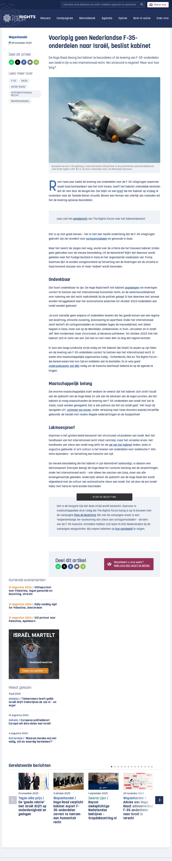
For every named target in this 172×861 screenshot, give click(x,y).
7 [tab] (131, 766)
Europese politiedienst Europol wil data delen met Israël (30, 722)
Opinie (122, 18)
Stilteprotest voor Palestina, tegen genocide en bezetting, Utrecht (30, 591)
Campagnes (65, 18)
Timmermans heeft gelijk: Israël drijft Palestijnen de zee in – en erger (32, 702)
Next (159, 800)
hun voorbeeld (124, 529)
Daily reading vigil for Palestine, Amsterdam (33, 606)
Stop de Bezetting (85, 515)
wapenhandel (20, 101)
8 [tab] (135, 766)
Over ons (163, 18)
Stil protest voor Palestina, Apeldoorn (32, 619)
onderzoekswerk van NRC (64, 366)
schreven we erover (79, 410)
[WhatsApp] (11, 62)
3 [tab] (118, 766)
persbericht (80, 219)
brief (120, 191)
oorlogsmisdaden (96, 238)
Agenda (107, 18)
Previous (13, 800)
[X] (17, 62)
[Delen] (36, 62)
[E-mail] (30, 62)
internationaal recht (21, 94)
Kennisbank (87, 18)
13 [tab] (152, 766)
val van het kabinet (120, 445)
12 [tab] (148, 766)
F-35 (13, 80)
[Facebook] (24, 62)
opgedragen (132, 287)
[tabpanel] (33, 796)
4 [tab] (121, 766)
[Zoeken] (142, 5)
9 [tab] (138, 766)
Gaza (24, 80)
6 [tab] (128, 766)
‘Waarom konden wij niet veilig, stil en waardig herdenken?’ (32, 740)
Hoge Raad (18, 86)
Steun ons (160, 5)
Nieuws (45, 18)
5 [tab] (125, 766)
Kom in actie (141, 18)
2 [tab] (115, 766)
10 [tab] (141, 766)
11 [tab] (145, 766)
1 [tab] (111, 766)
